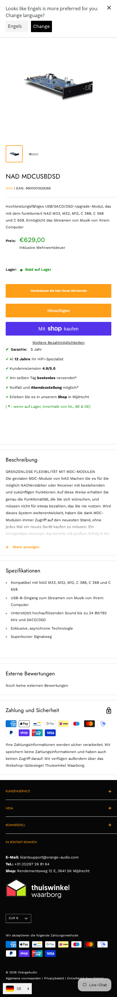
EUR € (13, 918)
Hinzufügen (58, 310)
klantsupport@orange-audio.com (49, 857)
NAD (9, 188)
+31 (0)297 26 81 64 (31, 864)
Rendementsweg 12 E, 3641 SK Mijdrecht (52, 871)
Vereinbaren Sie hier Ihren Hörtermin (58, 291)
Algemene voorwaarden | (25, 978)
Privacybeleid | (55, 978)
